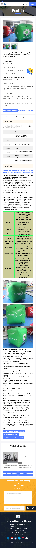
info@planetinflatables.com (9, 1)
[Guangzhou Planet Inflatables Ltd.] (7, 4)
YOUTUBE (12, 538)
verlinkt (8, 538)
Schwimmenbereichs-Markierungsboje (14, 431)
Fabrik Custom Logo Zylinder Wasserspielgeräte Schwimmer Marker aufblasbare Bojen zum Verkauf (25, 467)
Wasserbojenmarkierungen (11, 434)
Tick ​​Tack (26, 538)
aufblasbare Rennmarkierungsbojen (13, 437)
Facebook (15, 538)
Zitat (32, 4)
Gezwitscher (19, 538)
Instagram (23, 538)
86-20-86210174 (31, 1)
